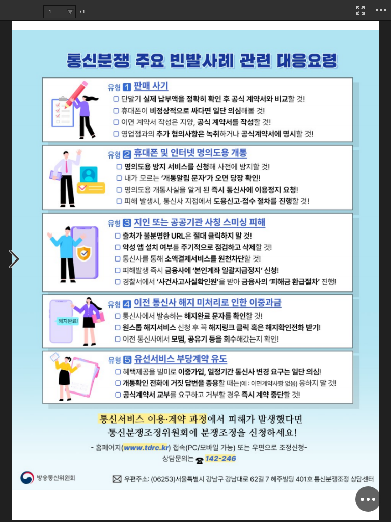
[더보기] (381, 10)
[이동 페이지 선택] (70, 12)
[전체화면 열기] (360, 10)
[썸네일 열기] (14, 259)
